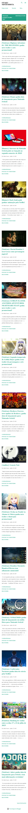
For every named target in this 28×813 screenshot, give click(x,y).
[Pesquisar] (22, 3)
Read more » (5, 70)
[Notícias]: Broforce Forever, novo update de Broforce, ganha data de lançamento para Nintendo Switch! (14, 414)
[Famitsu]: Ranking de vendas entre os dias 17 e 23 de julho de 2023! (14, 723)
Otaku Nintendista (8, 3)
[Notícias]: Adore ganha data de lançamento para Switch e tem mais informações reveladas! (14, 774)
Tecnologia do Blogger (15, 809)
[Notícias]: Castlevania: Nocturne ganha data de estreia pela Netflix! (14, 671)
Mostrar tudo (20, 16)
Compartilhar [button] (6, 66)
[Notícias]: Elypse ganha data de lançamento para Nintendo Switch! (13, 99)
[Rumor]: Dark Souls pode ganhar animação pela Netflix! (13, 201)
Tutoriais (14, 8)
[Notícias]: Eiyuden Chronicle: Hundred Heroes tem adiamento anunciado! (13, 568)
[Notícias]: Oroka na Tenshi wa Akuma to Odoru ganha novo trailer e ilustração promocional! (14, 515)
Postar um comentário (9, 68)
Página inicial (5, 8)
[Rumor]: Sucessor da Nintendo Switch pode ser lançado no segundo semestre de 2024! (14, 150)
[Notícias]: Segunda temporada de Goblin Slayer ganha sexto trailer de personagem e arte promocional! (14, 360)
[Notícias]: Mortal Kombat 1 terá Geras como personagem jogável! (13, 251)
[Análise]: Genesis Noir (11, 465)
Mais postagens (21, 803)
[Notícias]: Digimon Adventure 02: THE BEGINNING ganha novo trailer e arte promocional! (13, 46)
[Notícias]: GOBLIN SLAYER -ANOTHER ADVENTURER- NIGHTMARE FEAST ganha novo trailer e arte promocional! (14, 305)
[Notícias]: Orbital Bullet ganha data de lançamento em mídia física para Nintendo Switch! (14, 619)
